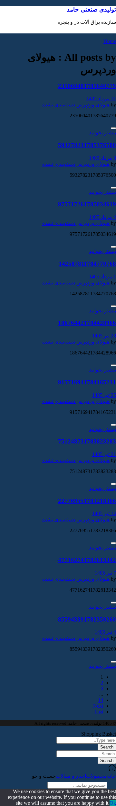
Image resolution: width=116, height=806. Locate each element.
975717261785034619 (87, 204)
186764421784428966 (87, 322)
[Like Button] (113, 128)
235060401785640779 (87, 86)
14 (100, 700)
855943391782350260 (87, 619)
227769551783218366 (87, 500)
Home (109, 41)
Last (98, 711)
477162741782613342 (87, 560)
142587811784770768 (87, 263)
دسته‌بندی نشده (58, 104)
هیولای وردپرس (92, 104)
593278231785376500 (87, 145)
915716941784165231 (87, 382)
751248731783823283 (87, 441)
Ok (113, 803)
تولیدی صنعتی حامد (91, 9)
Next (98, 706)
